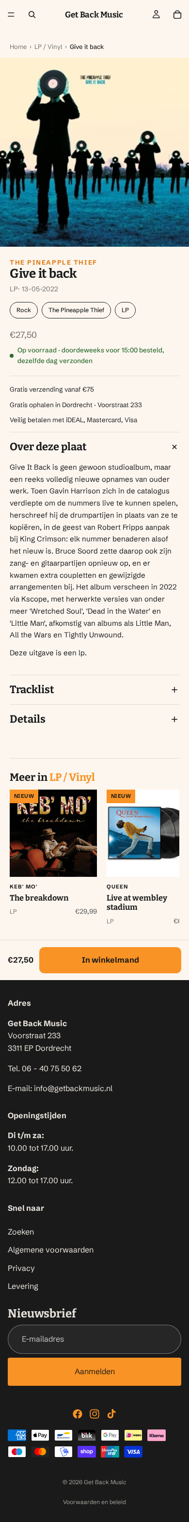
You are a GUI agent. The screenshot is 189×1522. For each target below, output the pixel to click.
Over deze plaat (48, 446)
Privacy (21, 1268)
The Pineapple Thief (53, 262)
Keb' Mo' (23, 886)
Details (28, 719)
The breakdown (39, 898)
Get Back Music (105, 1482)
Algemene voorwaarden (51, 1250)
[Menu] (11, 14)
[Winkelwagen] (177, 14)
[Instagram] (94, 1414)
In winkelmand (110, 960)
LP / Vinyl (48, 46)
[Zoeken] (32, 14)
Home (18, 46)
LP (125, 310)
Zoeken (21, 1232)
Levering (23, 1286)
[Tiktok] (111, 1414)
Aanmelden (95, 1371)
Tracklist (32, 689)
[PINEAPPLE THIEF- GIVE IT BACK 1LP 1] (94, 152)
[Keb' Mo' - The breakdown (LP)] (53, 833)
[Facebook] (77, 1414)
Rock (23, 310)
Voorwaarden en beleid (94, 1502)
